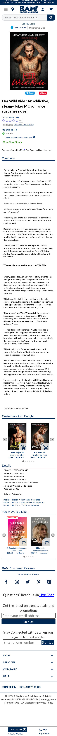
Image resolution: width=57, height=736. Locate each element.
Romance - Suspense (30, 500)
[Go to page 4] (29, 461)
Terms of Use (12, 702)
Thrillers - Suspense (30, 505)
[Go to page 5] (31, 461)
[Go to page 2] (25, 461)
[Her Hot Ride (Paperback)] (40, 436)
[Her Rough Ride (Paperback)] (17, 436)
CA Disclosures (29, 702)
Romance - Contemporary (33, 502)
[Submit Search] (51, 18)
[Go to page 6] (33, 461)
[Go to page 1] (23, 461)
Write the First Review (23, 125)
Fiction (15, 500)
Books (6, 500)
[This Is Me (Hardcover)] (40, 531)
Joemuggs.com (48, 699)
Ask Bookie (20, 27)
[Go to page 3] (27, 461)
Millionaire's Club (37, 27)
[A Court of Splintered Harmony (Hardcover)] (17, 531)
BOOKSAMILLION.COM (24, 699)
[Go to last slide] (5, 439)
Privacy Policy (45, 702)
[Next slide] (52, 439)
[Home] (28, 9)
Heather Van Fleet (11, 117)
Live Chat (46, 595)
